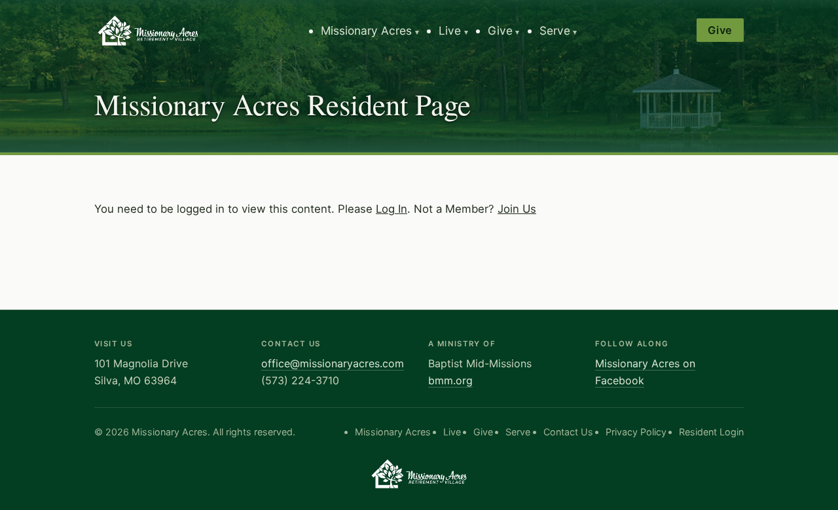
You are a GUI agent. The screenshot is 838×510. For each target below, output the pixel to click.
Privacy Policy (636, 431)
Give (500, 30)
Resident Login (711, 431)
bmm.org (450, 380)
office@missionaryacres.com (332, 363)
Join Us (517, 208)
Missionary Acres (366, 30)
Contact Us (568, 431)
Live (450, 30)
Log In (391, 208)
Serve (554, 30)
